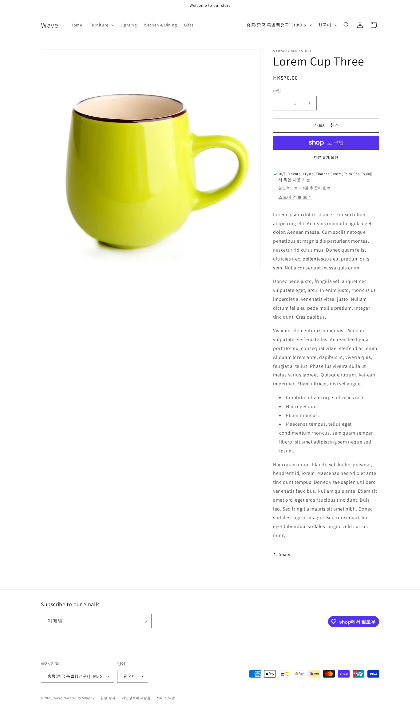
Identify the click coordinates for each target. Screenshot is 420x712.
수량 (277, 90)
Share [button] (285, 554)
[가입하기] (144, 621)
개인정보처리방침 (136, 698)
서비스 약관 (166, 698)
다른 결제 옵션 (326, 157)
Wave (57, 698)
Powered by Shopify (78, 698)
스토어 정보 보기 (295, 197)
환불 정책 (108, 698)
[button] (101, 24)
